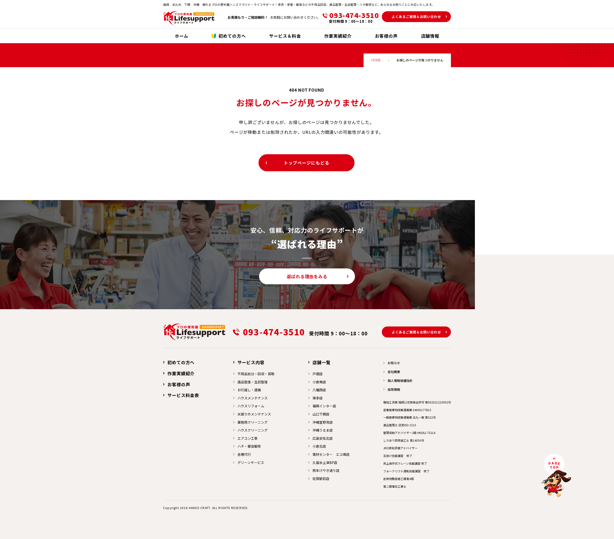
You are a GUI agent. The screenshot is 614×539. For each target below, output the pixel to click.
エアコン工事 (247, 438)
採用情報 (394, 389)
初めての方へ (181, 362)
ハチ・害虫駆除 (249, 446)
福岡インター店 (324, 405)
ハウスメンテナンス (252, 398)
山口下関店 (321, 414)
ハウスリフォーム (250, 405)
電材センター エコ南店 (331, 454)
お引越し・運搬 (249, 389)
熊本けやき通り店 (326, 470)
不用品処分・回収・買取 (255, 373)
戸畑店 (318, 373)
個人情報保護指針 (400, 380)
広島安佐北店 (323, 438)
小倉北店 (319, 446)
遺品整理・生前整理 (252, 381)
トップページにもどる (306, 163)
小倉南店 (319, 381)
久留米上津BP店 (325, 462)
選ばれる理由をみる (307, 276)
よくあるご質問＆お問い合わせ (416, 16)
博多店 (318, 398)
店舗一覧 (322, 362)
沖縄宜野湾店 (323, 422)
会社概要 (394, 371)
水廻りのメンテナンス (254, 414)
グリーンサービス (250, 462)
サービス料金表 (183, 395)
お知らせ (394, 363)
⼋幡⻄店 (319, 389)
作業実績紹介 (181, 373)
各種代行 (244, 454)
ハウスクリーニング (252, 430)
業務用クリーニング (252, 422)
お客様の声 (178, 384)
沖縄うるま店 (323, 430)
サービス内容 (251, 362)
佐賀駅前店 (321, 478)
